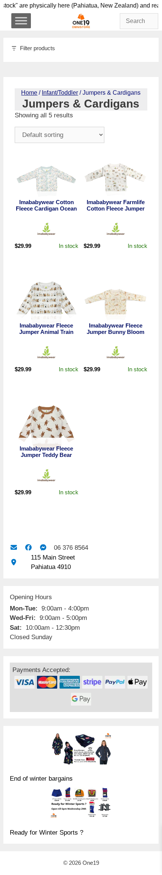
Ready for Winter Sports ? (46, 832)
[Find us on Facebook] (28, 547)
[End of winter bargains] (81, 749)
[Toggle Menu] (21, 20)
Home (29, 92)
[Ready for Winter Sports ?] (81, 804)
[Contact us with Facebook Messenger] (43, 547)
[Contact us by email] (14, 547)
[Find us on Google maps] (14, 562)
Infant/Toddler (60, 92)
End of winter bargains (41, 778)
